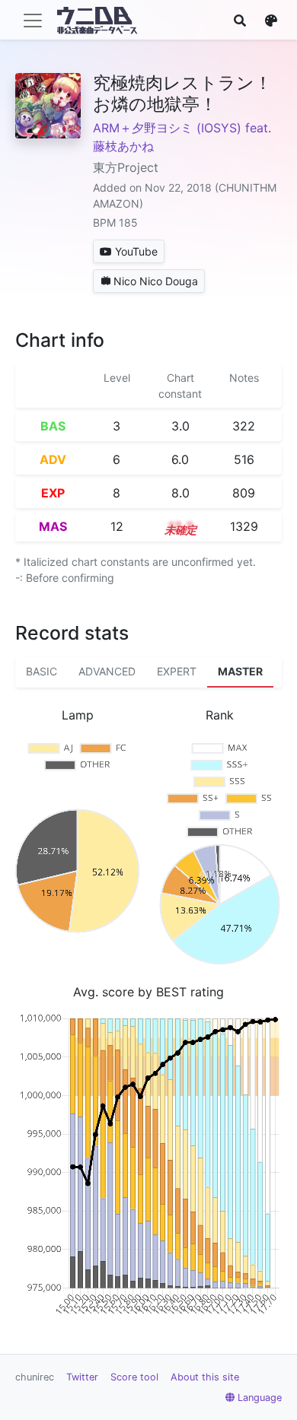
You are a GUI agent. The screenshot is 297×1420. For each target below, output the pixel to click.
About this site (205, 1377)
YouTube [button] (136, 251)
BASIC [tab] (41, 671)
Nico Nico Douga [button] (155, 281)
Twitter (82, 1377)
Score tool (134, 1377)
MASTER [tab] (240, 671)
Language (260, 1397)
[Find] (240, 20)
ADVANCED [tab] (107, 671)
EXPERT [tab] (176, 671)
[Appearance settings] (271, 20)
